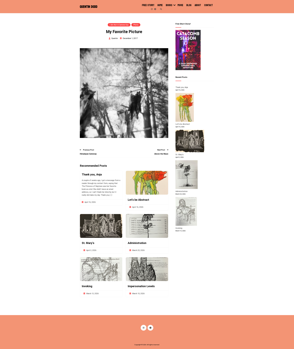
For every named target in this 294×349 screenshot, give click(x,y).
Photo (135, 25)
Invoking (87, 286)
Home (160, 5)
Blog (188, 5)
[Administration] (186, 175)
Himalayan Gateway (88, 154)
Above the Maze (161, 154)
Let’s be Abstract (138, 199)
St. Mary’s (88, 243)
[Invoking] (186, 212)
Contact (208, 5)
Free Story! (148, 5)
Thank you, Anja (92, 174)
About (198, 5)
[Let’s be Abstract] (184, 108)
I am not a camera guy (119, 25)
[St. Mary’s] (189, 141)
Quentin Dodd (88, 7)
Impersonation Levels (141, 286)
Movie (180, 5)
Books (169, 5)
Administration (137, 243)
